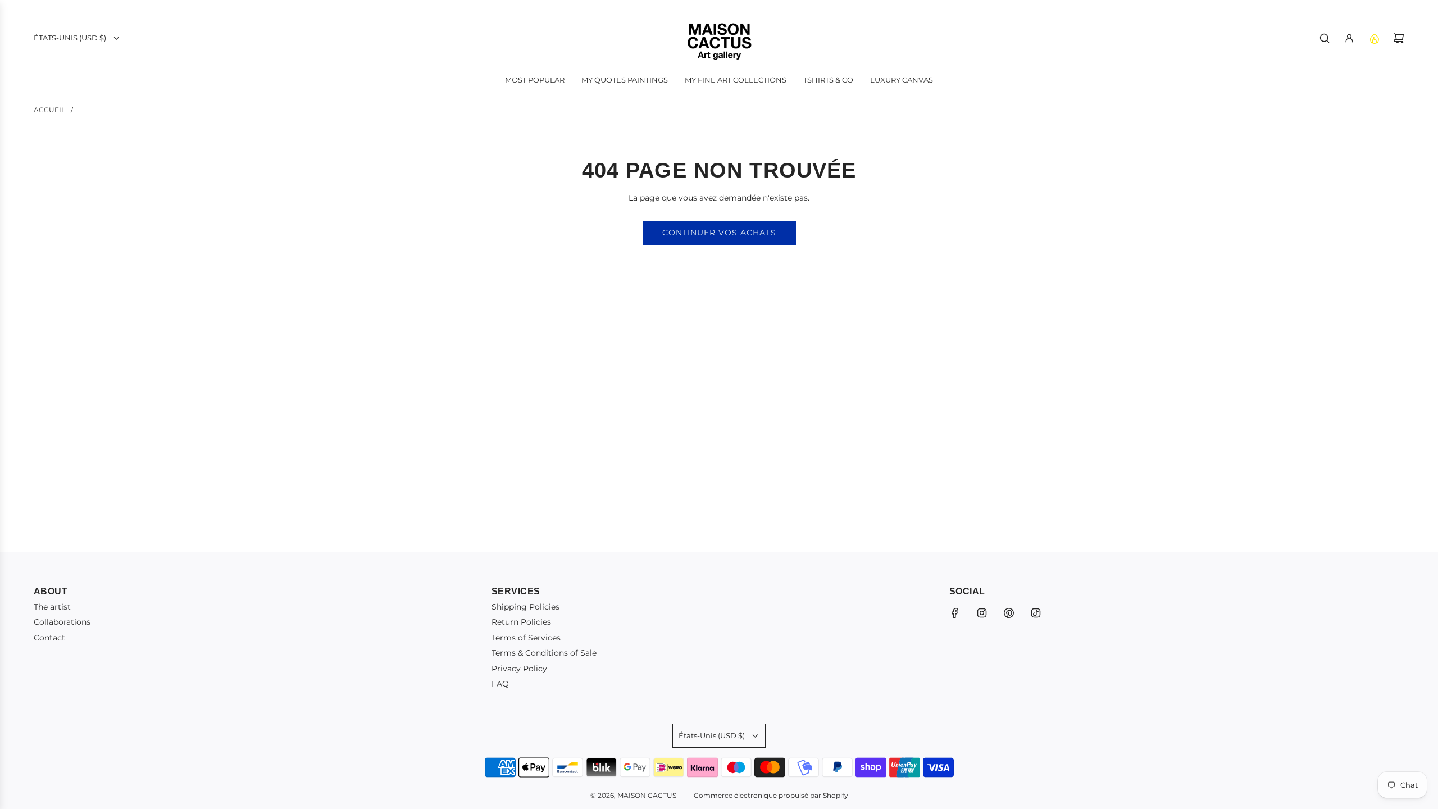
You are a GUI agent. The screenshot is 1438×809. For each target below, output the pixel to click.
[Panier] (1398, 38)
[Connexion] (1349, 38)
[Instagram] (982, 613)
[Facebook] (955, 613)
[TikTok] (1035, 613)
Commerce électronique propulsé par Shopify (771, 795)
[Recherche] (1324, 38)
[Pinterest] (1008, 613)
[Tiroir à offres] (1374, 38)
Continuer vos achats (719, 233)
